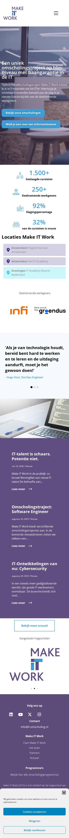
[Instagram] (39, 714)
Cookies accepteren (34, 811)
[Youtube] (20, 714)
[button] (64, 792)
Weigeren (34, 821)
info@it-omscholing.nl (34, 727)
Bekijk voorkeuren (34, 830)
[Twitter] (30, 714)
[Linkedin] (11, 714)
